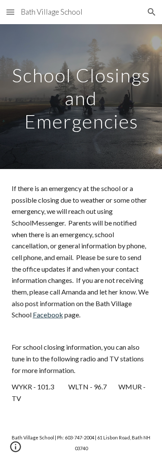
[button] (10, 12)
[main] (81, 97)
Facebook (48, 314)
